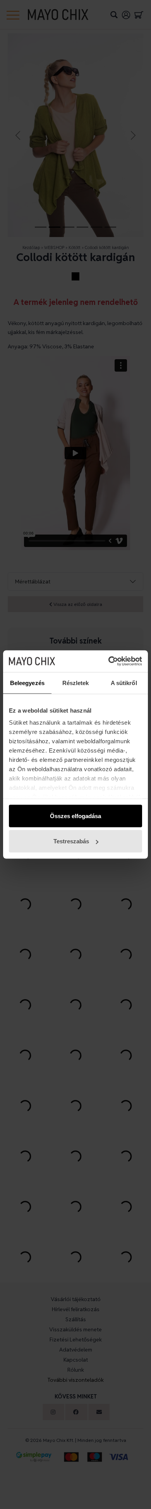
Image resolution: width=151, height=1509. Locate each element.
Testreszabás (71, 841)
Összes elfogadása (75, 815)
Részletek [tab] (75, 682)
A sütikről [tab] (124, 682)
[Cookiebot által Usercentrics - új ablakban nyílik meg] (108, 661)
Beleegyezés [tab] (27, 682)
